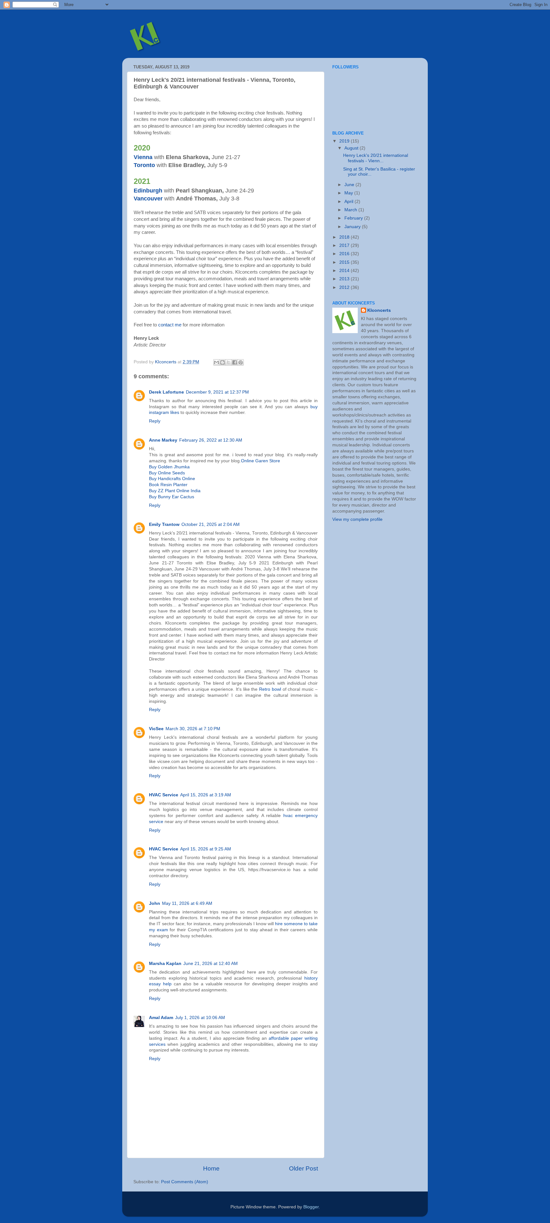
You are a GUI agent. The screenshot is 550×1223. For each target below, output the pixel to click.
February (354, 218)
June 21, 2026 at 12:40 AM (210, 963)
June (350, 184)
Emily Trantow (164, 524)
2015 (345, 262)
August (352, 148)
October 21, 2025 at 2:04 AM (210, 524)
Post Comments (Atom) (184, 1181)
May (349, 193)
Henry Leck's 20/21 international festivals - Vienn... (375, 158)
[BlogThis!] (222, 362)
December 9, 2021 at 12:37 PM (217, 392)
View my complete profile (357, 519)
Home (211, 1168)
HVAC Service (163, 795)
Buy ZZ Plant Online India (175, 490)
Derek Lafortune (166, 392)
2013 (345, 278)
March (351, 209)
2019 (345, 141)
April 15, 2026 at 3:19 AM (205, 795)
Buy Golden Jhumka (169, 467)
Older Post (303, 1168)
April (349, 201)
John (154, 903)
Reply (154, 421)
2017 (345, 245)
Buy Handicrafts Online (172, 478)
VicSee (156, 728)
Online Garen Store (260, 460)
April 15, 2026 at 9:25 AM (205, 849)
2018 (345, 237)
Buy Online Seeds (167, 473)
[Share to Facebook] (234, 362)
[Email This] (216, 362)
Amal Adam (161, 1017)
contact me (169, 324)
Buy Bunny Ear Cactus (171, 496)
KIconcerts (379, 310)
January (353, 226)
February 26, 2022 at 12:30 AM (210, 440)
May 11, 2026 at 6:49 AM (187, 903)
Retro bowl (270, 689)
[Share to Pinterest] (240, 362)
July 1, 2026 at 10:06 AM (200, 1017)
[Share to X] (228, 362)
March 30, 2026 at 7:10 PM (193, 728)
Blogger (311, 1207)
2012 (345, 287)
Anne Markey (163, 440)
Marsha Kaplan (165, 963)
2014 (345, 270)
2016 (345, 253)
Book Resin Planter (168, 484)
